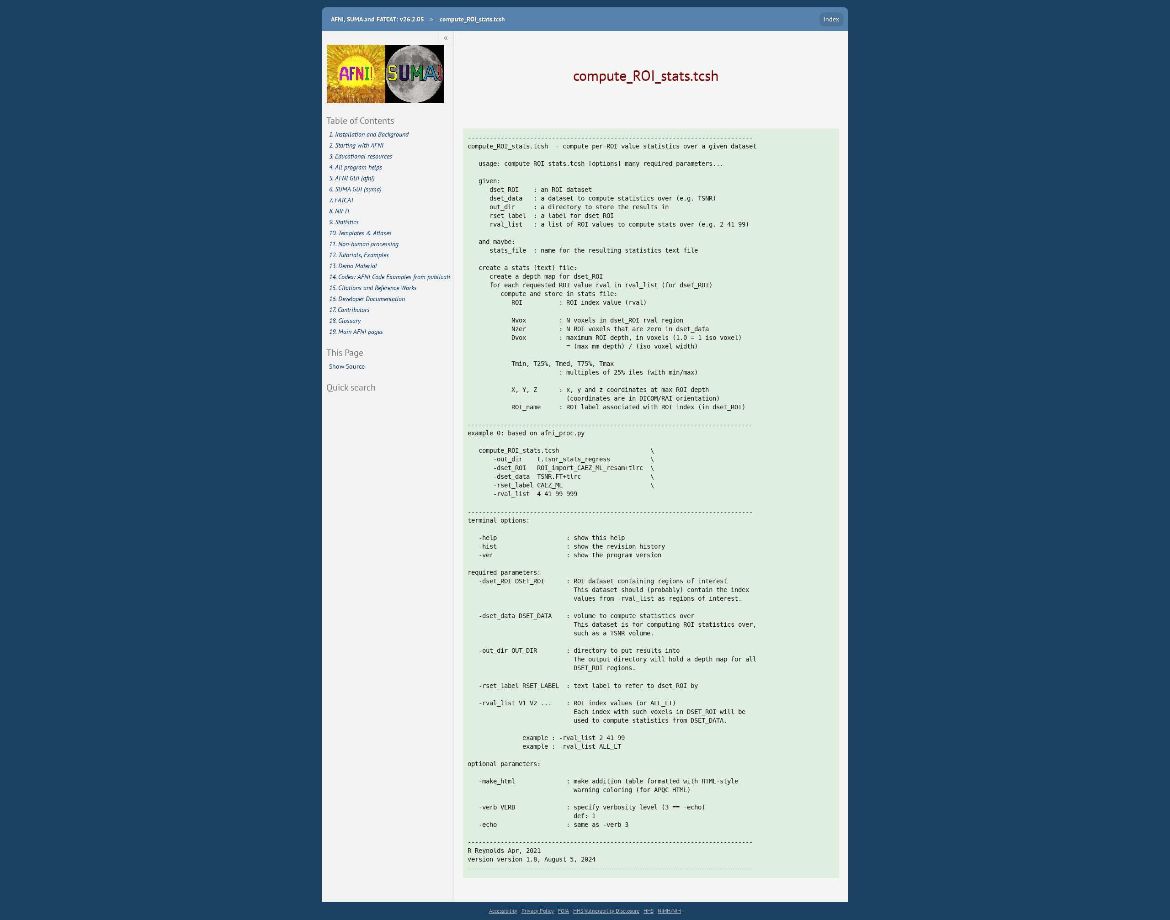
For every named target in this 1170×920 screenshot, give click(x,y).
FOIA (563, 910)
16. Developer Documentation (367, 299)
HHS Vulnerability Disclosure (606, 910)
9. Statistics (344, 222)
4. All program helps (355, 167)
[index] (385, 75)
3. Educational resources (360, 156)
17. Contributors (349, 310)
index (831, 19)
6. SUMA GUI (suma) (355, 189)
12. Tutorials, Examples (359, 255)
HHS (649, 910)
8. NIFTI (339, 211)
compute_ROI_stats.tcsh (472, 19)
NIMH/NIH (669, 910)
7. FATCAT (341, 200)
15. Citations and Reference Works (373, 288)
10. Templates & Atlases (360, 233)
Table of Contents (360, 120)
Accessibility (503, 910)
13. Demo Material (353, 266)
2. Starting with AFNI (356, 145)
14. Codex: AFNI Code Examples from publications (390, 277)
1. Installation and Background (369, 134)
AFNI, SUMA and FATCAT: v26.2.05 (377, 19)
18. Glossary (345, 321)
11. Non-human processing (364, 244)
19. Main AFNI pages (356, 332)
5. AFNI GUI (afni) (352, 178)
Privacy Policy (537, 910)
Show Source (347, 366)
